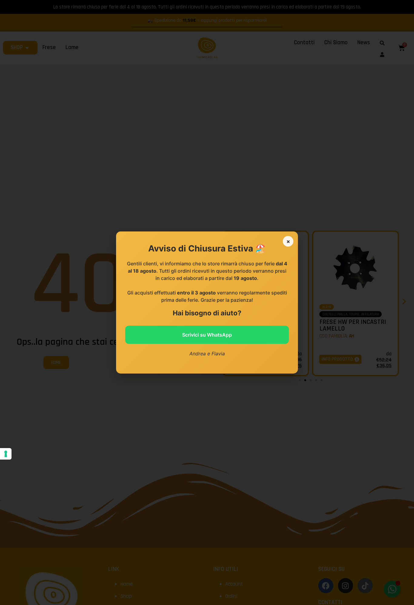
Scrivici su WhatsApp (207, 335)
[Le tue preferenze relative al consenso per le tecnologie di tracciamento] (6, 454)
